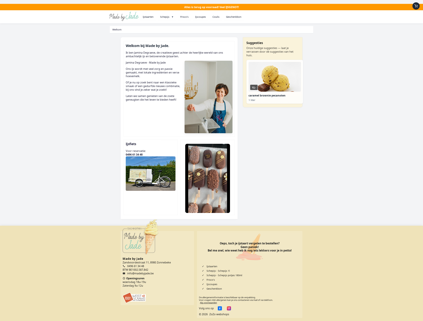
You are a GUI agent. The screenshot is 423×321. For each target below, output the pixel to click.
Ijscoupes (200, 16)
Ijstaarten (148, 16)
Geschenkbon (233, 16)
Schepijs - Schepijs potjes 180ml (224, 275)
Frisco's (184, 16)
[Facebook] (219, 308)
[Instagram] (228, 308)
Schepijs (167, 16)
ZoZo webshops (219, 314)
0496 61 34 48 (135, 266)
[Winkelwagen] (416, 6)
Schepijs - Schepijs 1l (218, 270)
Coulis (215, 16)
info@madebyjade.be (140, 273)
